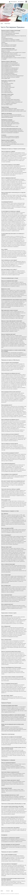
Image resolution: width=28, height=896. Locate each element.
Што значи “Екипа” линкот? (6, 104)
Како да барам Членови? (6, 125)
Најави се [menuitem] (22, 1)
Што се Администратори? (6, 95)
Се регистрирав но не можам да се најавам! (10, 39)
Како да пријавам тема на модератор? (9, 74)
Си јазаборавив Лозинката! (7, 38)
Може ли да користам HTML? (7, 83)
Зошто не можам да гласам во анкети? (9, 70)
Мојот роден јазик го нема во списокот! (9, 53)
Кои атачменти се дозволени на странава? (10, 136)
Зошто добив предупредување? (8, 73)
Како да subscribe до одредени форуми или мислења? (12, 131)
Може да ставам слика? (6, 86)
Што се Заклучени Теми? (6, 91)
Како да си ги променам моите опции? (9, 49)
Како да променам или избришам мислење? (10, 64)
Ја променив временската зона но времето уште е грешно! (13, 52)
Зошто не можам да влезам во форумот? (9, 69)
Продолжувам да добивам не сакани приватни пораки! (12, 109)
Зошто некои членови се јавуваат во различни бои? (12, 102)
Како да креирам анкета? (6, 66)
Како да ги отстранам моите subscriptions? (10, 132)
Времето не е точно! (5, 51)
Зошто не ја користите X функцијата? (9, 142)
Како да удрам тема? (5, 78)
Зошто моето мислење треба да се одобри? (10, 77)
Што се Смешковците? (6, 84)
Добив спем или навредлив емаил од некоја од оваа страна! (13, 111)
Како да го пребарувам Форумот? (8, 121)
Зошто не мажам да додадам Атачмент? (9, 71)
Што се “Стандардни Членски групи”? (9, 103)
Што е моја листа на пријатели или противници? (11, 114)
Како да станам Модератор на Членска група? (10, 100)
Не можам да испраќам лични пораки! (9, 108)
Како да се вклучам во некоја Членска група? (10, 99)
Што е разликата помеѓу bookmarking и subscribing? (12, 130)
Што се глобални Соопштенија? (8, 87)
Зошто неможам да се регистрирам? (8, 44)
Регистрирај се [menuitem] (14, 1)
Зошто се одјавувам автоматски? (8, 34)
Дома (2, 890)
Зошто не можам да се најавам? (8, 31)
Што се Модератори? (5, 96)
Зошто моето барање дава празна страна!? (10, 123)
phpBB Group (8, 858)
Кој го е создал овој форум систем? (8, 141)
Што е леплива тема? (5, 89)
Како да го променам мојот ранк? (8, 56)
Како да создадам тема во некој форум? (9, 62)
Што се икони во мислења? (6, 92)
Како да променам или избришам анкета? (10, 68)
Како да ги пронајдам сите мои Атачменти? (10, 137)
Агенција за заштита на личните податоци (13, 11)
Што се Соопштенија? (6, 88)
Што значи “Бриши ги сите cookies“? (8, 46)
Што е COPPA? (4, 43)
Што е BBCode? (4, 82)
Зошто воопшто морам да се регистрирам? (10, 33)
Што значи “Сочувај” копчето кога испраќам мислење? (12, 75)
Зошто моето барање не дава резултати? (10, 122)
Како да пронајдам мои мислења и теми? (9, 126)
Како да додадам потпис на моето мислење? (10, 65)
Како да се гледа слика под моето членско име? (11, 55)
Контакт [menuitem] (8, 890)
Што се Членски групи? (6, 98)
